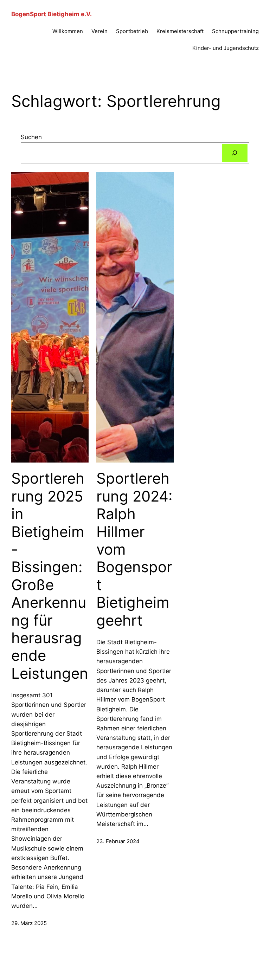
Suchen (31, 137)
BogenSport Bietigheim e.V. (51, 14)
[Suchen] (235, 153)
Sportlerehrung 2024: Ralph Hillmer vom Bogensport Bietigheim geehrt (134, 549)
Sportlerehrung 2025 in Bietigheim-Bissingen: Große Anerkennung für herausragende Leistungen (49, 576)
